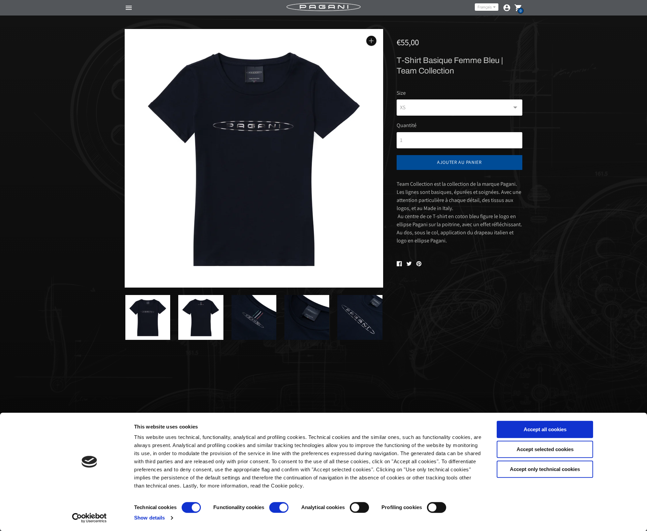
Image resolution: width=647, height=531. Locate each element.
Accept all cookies (545, 429)
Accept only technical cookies (545, 469)
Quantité (407, 125)
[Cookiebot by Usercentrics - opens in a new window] (89, 518)
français (484, 6)
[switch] (278, 507)
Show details (149, 518)
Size (401, 93)
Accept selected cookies (545, 449)
